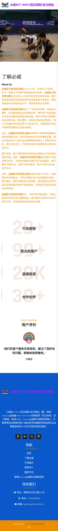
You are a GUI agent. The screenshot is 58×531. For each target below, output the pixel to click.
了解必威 (29, 458)
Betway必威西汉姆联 (34, 524)
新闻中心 (29, 467)
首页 (24, 37)
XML (29, 527)
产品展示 (29, 462)
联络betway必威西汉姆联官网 (29, 477)
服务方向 (29, 472)
